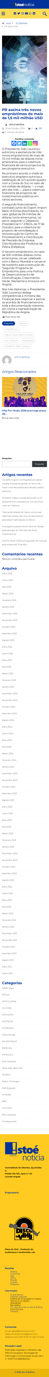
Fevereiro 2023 (9, 840)
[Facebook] (14, 143)
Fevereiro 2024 (9, 760)
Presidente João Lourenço (17, 346)
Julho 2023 (7, 807)
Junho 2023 (7, 813)
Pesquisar (7, 458)
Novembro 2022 (10, 860)
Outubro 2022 (8, 867)
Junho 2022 (7, 893)
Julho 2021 (7, 967)
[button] (2, 13)
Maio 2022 (7, 900)
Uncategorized (9, 1121)
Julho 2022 (7, 887)
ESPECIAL (7, 1048)
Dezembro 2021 (9, 933)
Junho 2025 (7, 653)
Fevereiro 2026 (9, 600)
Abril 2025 (6, 667)
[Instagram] (35, 143)
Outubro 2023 (8, 787)
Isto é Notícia (11, 340)
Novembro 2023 (10, 780)
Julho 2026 (7, 573)
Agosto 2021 (8, 960)
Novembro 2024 (10, 700)
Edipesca (23, 323)
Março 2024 (7, 753)
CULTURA (6, 1008)
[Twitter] (19, 13)
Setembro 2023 (9, 793)
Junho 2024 (7, 733)
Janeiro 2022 (8, 927)
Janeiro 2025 (8, 687)
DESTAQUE (7, 1021)
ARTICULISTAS (9, 1001)
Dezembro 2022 (10, 853)
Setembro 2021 (9, 953)
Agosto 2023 (8, 800)
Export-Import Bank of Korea (18, 335)
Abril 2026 (6, 587)
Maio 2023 (7, 820)
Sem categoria (9, 1115)
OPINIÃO (6, 1095)
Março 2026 (7, 593)
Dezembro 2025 (9, 613)
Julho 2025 (7, 647)
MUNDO (6, 1075)
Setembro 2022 (9, 873)
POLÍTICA (7, 1108)
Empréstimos (11, 329)
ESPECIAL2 (7, 1055)
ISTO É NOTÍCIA (16, 124)
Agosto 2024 (8, 720)
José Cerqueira (9, 1061)
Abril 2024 (6, 747)
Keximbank (28, 340)
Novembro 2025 (9, 620)
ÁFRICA (6, 995)
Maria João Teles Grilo (12, 1068)
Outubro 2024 (8, 707)
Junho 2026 (7, 580)
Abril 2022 (6, 907)
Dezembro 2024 (10, 693)
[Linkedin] (34, 13)
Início (8, 23)
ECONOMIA (21, 23)
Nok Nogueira (8, 1088)
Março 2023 (7, 833)
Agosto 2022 (8, 880)
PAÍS (4, 1101)
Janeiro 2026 (8, 607)
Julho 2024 (7, 727)
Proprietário (12, 1192)
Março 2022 (7, 913)
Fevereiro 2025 (9, 680)
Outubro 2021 (8, 947)
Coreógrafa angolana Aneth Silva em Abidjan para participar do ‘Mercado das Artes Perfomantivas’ (23, 530)
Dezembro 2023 (10, 773)
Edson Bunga (8, 1035)
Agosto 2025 (8, 640)
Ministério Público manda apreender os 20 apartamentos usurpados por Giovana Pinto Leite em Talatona (22, 502)
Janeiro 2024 (8, 767)
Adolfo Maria (8, 988)
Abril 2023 (6, 827)
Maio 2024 (7, 740)
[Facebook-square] (15, 13)
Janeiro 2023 (8, 847)
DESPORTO (8, 1015)
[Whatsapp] (29, 143)
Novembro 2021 (9, 940)
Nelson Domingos (10, 1081)
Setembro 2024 (9, 713)
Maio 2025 (7, 660)
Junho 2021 (7, 973)
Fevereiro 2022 (9, 920)
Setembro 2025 (9, 633)
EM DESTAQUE (9, 1041)
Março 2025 (7, 673)
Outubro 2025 (8, 627)
